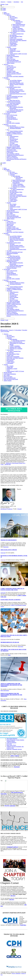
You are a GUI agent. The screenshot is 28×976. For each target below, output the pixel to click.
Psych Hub (9, 744)
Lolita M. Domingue (11, 742)
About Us (3, 1)
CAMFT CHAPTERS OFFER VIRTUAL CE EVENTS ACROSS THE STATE (12, 589)
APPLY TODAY (14, 755)
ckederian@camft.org (12, 847)
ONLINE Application (9, 805)
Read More (23, 925)
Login (6, 4)
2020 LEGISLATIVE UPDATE (9, 549)
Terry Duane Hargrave (12, 738)
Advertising (16, 1)
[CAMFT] (3, 8)
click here (11, 899)
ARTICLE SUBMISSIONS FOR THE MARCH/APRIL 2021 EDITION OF (11, 685)
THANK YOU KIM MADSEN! (9, 540)
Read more (5, 547)
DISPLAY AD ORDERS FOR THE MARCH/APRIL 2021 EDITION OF (11, 695)
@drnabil (19, 509)
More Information (5, 690)
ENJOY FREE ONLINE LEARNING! (11, 599)
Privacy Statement (16, 973)
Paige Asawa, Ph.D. (11, 745)
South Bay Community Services (14, 749)
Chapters (9, 1)
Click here (3, 552)
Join (22, 1)
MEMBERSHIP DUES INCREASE (10, 642)
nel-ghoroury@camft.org (6, 509)
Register (2, 4)
